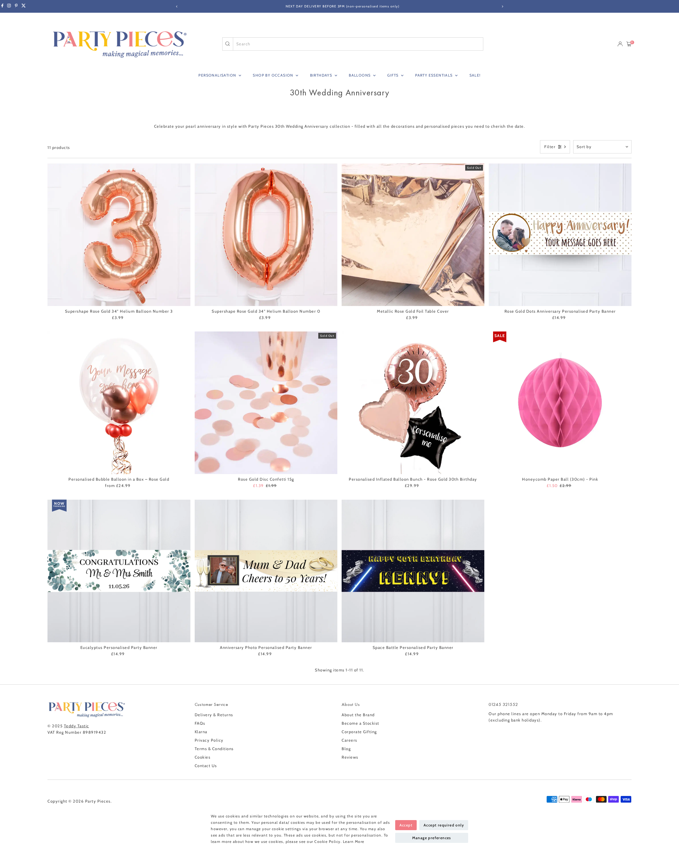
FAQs (200, 723)
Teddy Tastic (76, 726)
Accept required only (444, 825)
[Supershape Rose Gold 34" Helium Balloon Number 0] (266, 234)
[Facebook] (2, 6)
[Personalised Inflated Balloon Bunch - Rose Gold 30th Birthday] (413, 402)
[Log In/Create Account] (620, 44)
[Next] (502, 6)
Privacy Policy (209, 740)
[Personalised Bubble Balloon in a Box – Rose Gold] (118, 402)
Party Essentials (434, 75)
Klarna (201, 731)
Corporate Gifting (359, 731)
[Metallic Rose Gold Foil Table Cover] (413, 234)
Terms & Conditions (214, 748)
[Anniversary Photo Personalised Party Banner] (266, 570)
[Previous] (177, 6)
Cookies (203, 757)
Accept (405, 825)
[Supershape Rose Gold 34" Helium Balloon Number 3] (118, 234)
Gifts (393, 75)
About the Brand (358, 715)
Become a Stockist (360, 723)
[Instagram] (9, 6)
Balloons (360, 75)
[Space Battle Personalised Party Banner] (413, 570)
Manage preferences (431, 837)
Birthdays (321, 75)
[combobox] (358, 44)
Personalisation (217, 75)
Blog (346, 748)
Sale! (475, 75)
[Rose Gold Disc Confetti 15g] (266, 402)
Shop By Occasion (273, 75)
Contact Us (206, 765)
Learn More (353, 841)
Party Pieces (98, 801)
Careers (349, 740)
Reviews (350, 757)
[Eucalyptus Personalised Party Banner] (118, 570)
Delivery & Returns (214, 715)
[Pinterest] (16, 6)
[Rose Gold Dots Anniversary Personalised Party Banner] (560, 234)
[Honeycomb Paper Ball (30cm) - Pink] (560, 402)
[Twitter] (23, 6)
